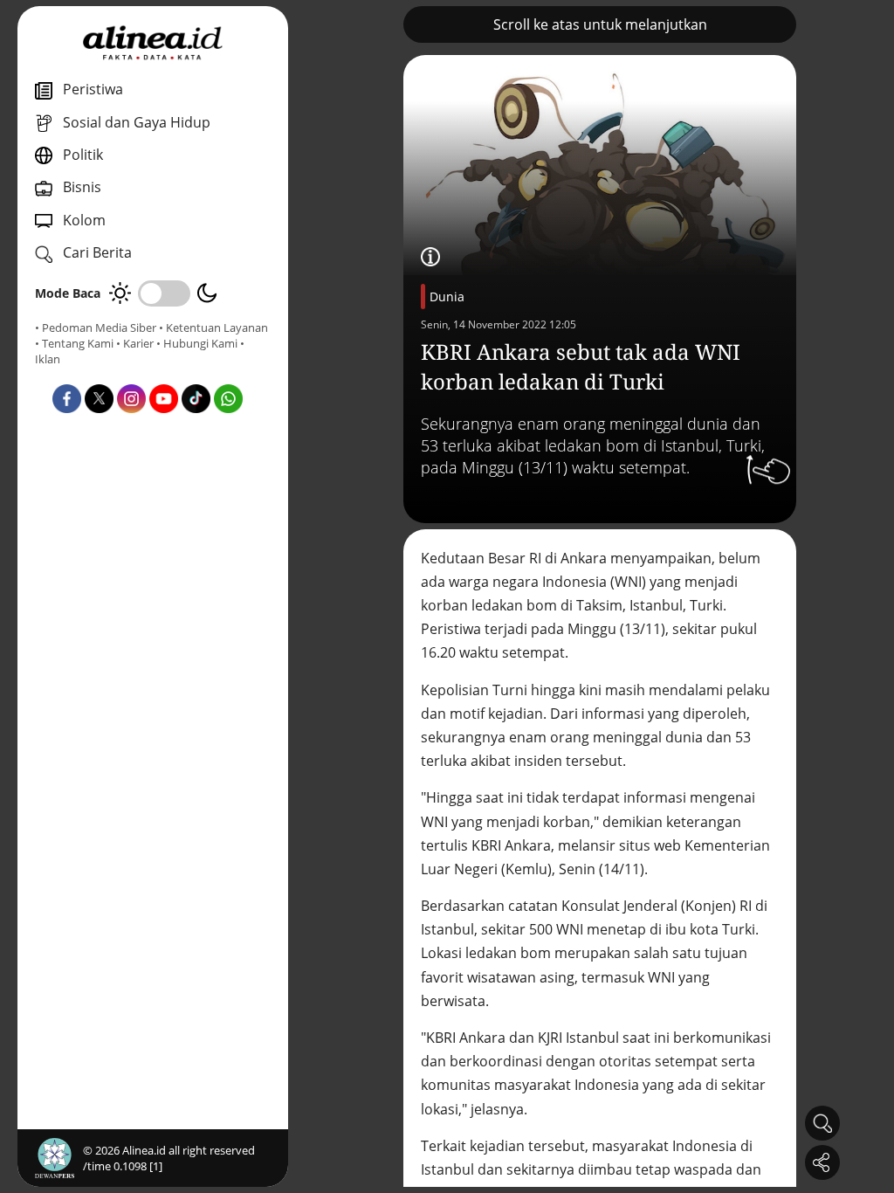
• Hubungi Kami (196, 343)
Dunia (447, 296)
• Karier (135, 343)
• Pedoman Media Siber (95, 327)
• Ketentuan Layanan (213, 327)
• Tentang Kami (74, 343)
